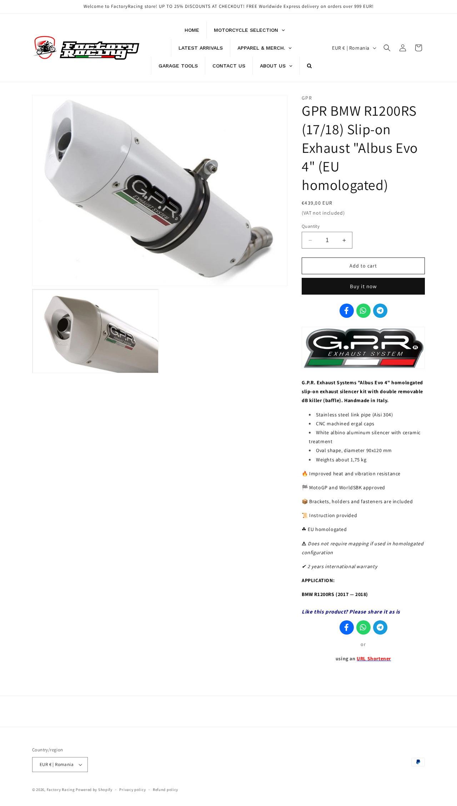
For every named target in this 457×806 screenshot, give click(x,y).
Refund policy (165, 789)
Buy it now (363, 286)
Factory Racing (61, 789)
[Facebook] (347, 311)
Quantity (311, 226)
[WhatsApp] (363, 311)
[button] (387, 48)
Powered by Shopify (94, 789)
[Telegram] (380, 311)
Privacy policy (132, 789)
